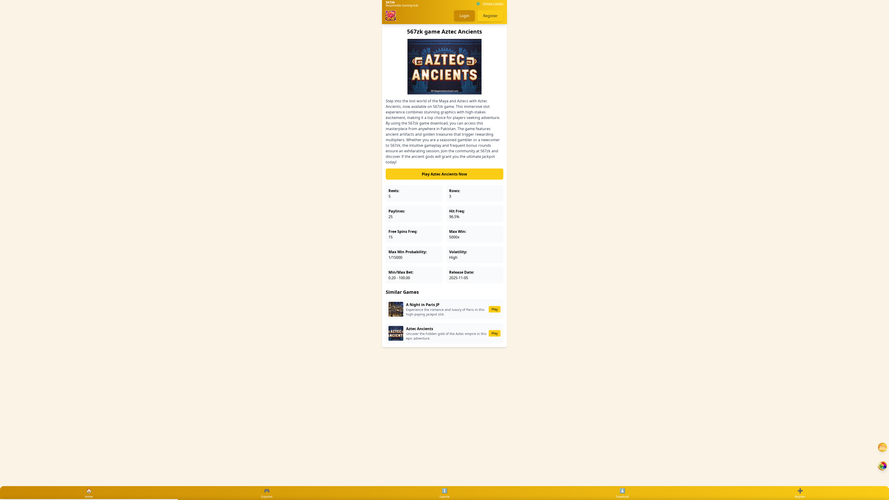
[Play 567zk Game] (882, 465)
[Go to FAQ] (882, 447)
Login (464, 15)
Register (490, 15)
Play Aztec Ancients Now (444, 174)
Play (494, 309)
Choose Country (493, 4)
